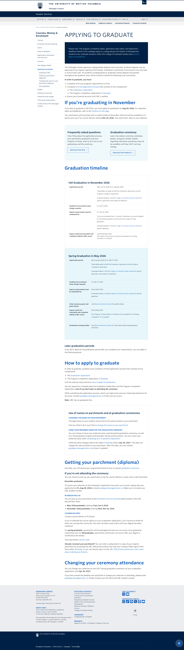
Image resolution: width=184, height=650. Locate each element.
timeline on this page (100, 111)
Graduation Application (82, 90)
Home (37, 27)
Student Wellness (67, 19)
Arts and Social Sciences (82, 593)
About (124, 19)
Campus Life (79, 19)
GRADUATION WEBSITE (122, 153)
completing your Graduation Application (103, 439)
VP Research (91, 623)
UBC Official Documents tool (121, 549)
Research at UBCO (80, 623)
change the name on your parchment (112, 425)
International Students (122, 23)
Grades (39, 89)
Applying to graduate (45, 69)
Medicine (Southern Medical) (84, 606)
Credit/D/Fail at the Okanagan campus (48, 105)
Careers (38, 612)
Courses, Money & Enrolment (110, 19)
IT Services (39, 614)
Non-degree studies (44, 65)
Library (44, 612)
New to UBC (40, 19)
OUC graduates (44, 86)
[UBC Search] (144, 2)
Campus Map (40, 603)
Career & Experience (92, 19)
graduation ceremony (130, 468)
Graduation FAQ (44, 73)
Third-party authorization (46, 100)
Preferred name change (45, 96)
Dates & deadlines (43, 51)
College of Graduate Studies (83, 610)
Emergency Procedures (43, 646)
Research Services (103, 623)
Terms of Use (57, 646)
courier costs (84, 540)
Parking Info (50, 603)
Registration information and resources (45, 56)
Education (77, 597)
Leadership (60, 610)
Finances (40, 61)
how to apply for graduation (103, 382)
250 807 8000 (43, 597)
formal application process (88, 87)
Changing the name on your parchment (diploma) (48, 82)
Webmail (47, 614)
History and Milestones (48, 610)
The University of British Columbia (40, 5)
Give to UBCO (52, 612)
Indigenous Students (105, 23)
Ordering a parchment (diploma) (46, 77)
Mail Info (58, 603)
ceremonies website (105, 304)
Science (76, 608)
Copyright (67, 646)
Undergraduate (79, 617)
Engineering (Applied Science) (84, 600)
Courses (40, 40)
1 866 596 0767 (47, 600)
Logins (143, 19)
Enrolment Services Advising (47, 44)
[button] (60, 40)
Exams (39, 48)
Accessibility (76, 646)
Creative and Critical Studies (83, 595)
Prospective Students (140, 23)
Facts (37, 610)
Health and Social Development (84, 602)
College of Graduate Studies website (128, 226)
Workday (106, 93)
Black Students (91, 23)
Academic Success (53, 19)
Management (78, 604)
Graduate (88, 617)
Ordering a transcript (44, 93)
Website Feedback (57, 614)
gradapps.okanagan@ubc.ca (92, 396)
